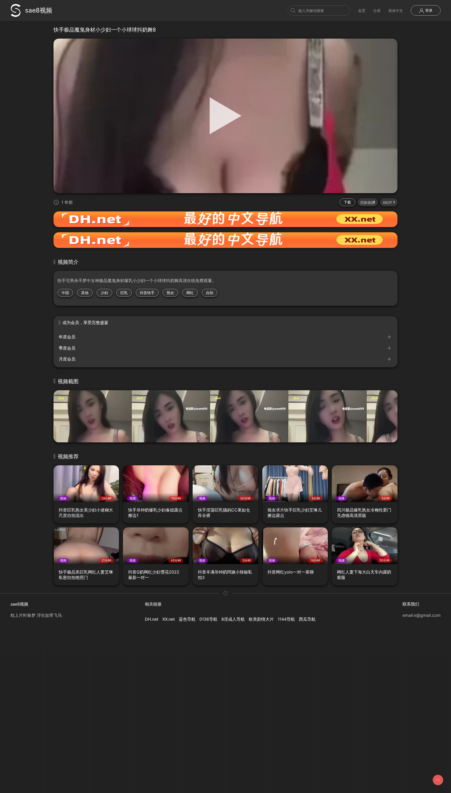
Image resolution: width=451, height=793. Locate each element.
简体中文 (395, 10)
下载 (347, 202)
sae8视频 (38, 10)
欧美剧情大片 (261, 619)
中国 (65, 292)
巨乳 (124, 292)
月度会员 (67, 359)
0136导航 (208, 619)
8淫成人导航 (233, 619)
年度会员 (67, 336)
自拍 (209, 292)
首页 (361, 10)
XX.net (168, 619)
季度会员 (67, 348)
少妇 (104, 292)
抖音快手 (147, 292)
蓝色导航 (187, 619)
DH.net (151, 619)
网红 (190, 292)
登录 (428, 10)
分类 (377, 10)
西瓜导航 (307, 619)
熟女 (170, 292)
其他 (84, 292)
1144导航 (286, 619)
